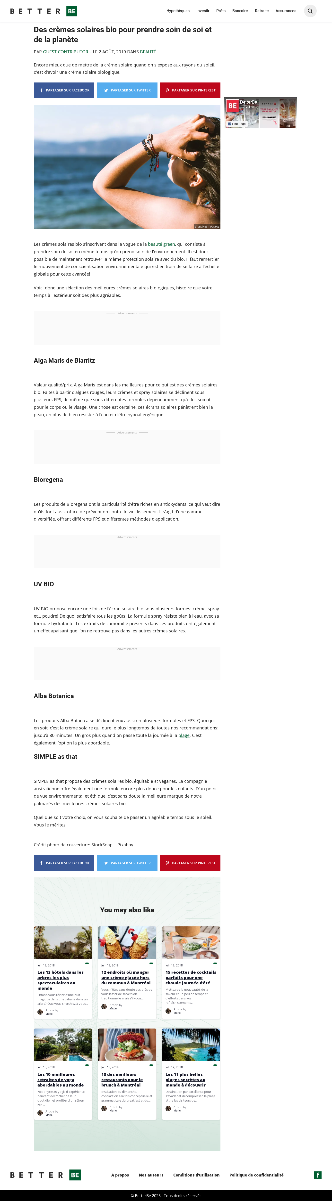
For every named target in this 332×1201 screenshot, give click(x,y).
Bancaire (240, 10)
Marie (48, 1013)
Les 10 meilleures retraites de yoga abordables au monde (60, 1080)
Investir (203, 10)
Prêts (221, 10)
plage (184, 735)
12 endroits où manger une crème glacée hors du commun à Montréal (126, 978)
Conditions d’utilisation (196, 1175)
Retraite (262, 10)
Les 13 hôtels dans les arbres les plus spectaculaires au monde (60, 980)
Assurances (286, 10)
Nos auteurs (151, 1175)
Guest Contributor (65, 52)
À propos (120, 1175)
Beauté (148, 52)
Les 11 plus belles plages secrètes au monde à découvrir (186, 1080)
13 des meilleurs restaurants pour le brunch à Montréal (122, 1080)
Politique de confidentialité (256, 1175)
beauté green (161, 244)
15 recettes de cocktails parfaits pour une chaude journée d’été (191, 978)
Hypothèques (178, 10)
